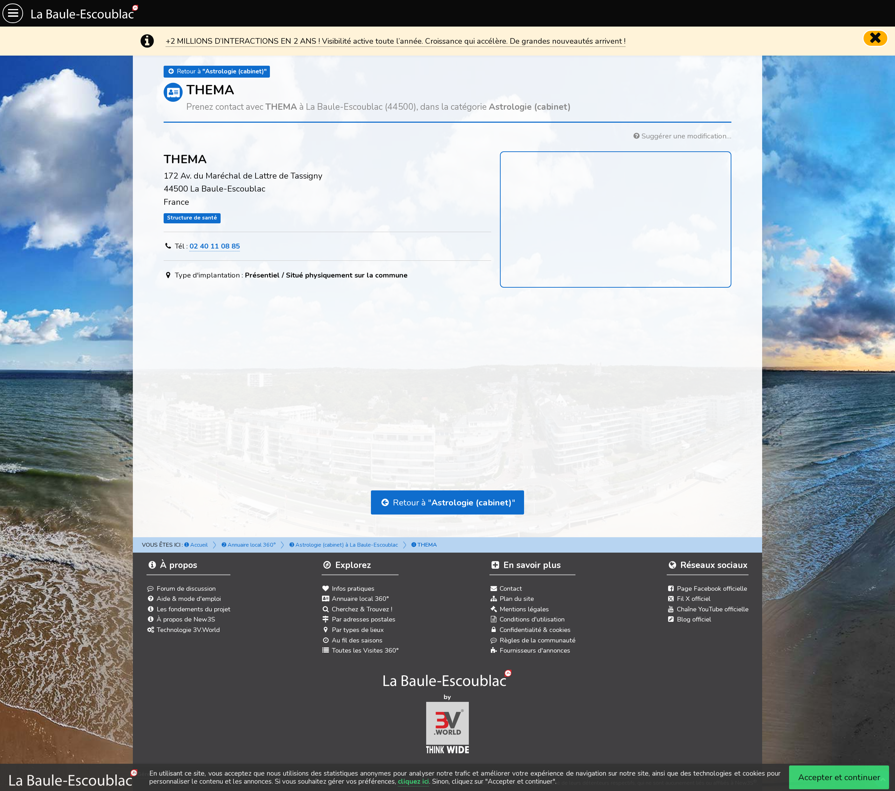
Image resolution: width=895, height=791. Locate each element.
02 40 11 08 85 (214, 246)
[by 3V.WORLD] (447, 730)
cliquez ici (413, 781)
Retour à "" (453, 503)
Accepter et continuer (839, 777)
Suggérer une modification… (685, 136)
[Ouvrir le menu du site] (12, 13)
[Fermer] (875, 38)
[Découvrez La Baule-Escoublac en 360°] (447, 680)
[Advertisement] (447, 365)
